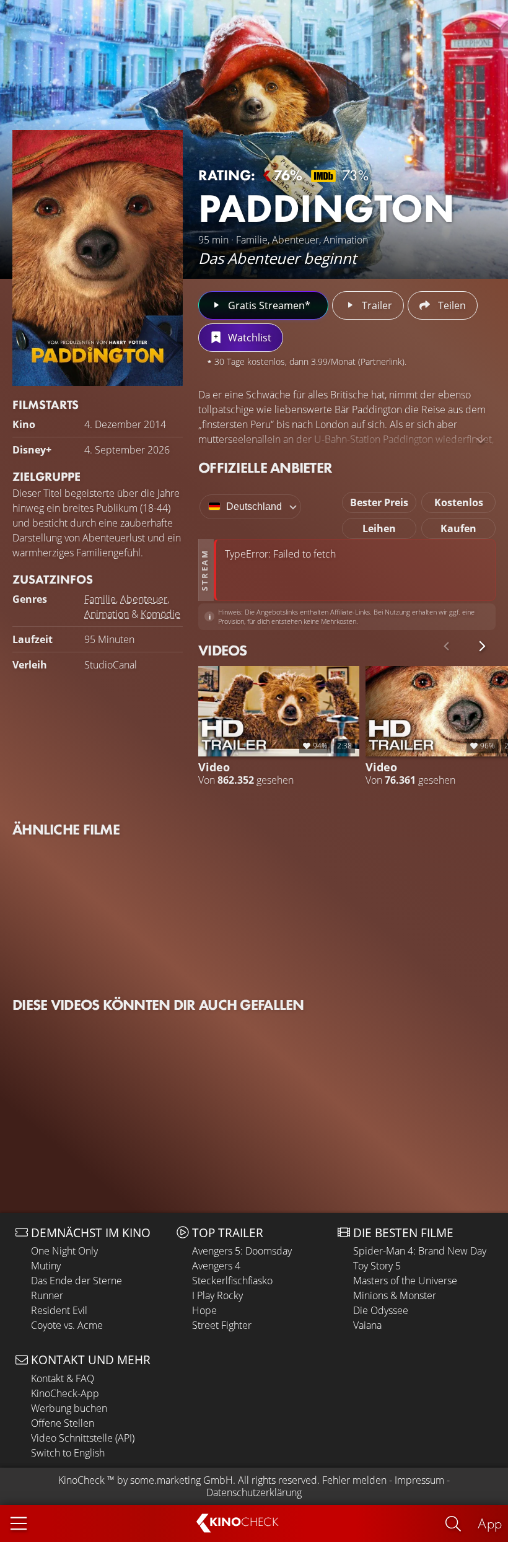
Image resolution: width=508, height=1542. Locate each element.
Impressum (419, 1480)
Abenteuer (143, 599)
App (490, 1523)
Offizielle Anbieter (265, 467)
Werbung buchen (69, 1408)
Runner (47, 1295)
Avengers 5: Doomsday (242, 1251)
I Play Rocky (217, 1295)
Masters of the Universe (405, 1280)
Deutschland (254, 506)
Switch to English (68, 1453)
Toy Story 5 (377, 1265)
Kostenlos (458, 502)
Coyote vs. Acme (67, 1325)
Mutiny (46, 1265)
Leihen (379, 528)
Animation (106, 614)
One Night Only (64, 1251)
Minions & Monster (394, 1295)
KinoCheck (81, 1480)
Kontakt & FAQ (62, 1378)
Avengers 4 (216, 1265)
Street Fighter (222, 1325)
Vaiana (367, 1325)
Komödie (160, 614)
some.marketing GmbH (181, 1480)
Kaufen (458, 528)
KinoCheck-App (65, 1393)
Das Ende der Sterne (76, 1280)
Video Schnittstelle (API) (82, 1438)
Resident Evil (59, 1310)
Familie (100, 599)
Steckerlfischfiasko (232, 1280)
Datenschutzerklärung (254, 1492)
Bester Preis (379, 502)
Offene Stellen (62, 1423)
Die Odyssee (380, 1310)
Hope (204, 1310)
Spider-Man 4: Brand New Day (419, 1251)
